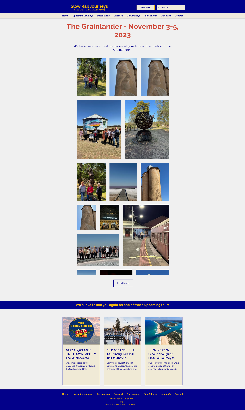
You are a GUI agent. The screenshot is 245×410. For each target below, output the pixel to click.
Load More (123, 283)
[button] (150, 15)
